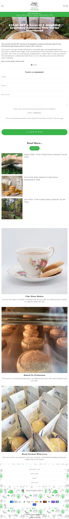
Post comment (34, 113)
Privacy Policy (42, 118)
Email (4, 85)
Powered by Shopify (34, 517)
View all (34, 148)
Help (34, 478)
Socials (34, 482)
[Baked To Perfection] (34, 340)
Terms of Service (54, 118)
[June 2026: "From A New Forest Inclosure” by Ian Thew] (12, 208)
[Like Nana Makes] (34, 261)
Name (4, 76)
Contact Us (34, 469)
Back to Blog (36, 132)
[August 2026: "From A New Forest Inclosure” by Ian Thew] (12, 163)
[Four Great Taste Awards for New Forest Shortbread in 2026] (12, 186)
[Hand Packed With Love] (34, 419)
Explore (35, 473)
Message (6, 94)
